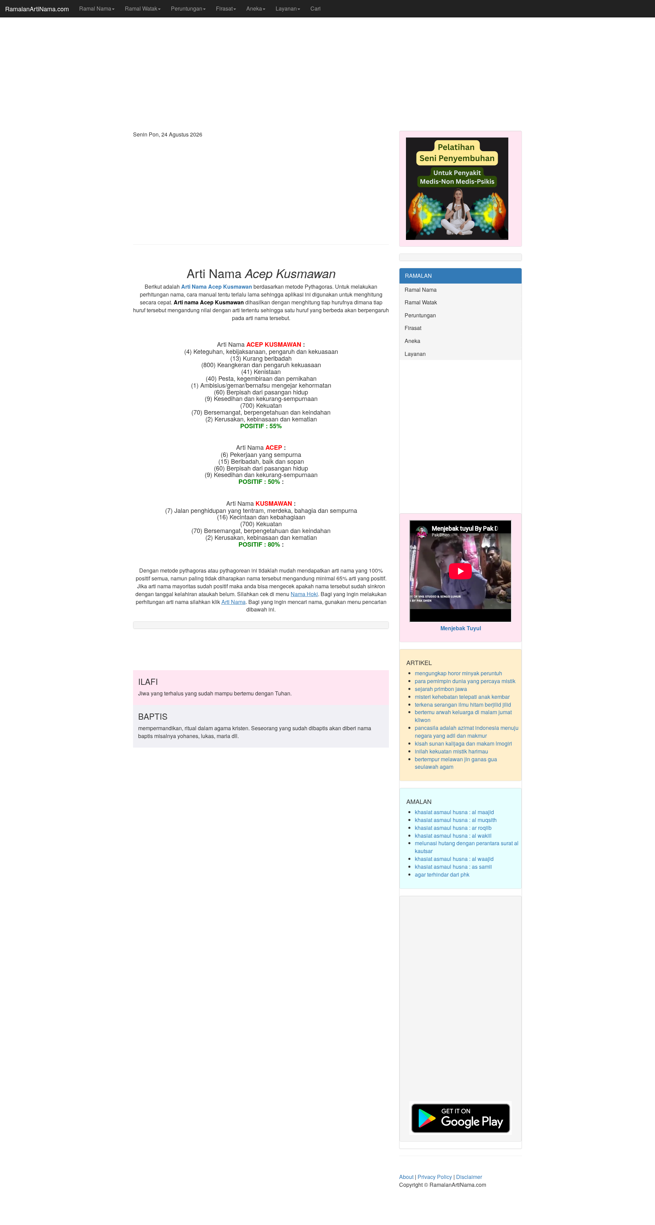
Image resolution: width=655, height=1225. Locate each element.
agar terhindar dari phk (442, 874)
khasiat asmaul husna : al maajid (454, 812)
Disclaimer (469, 1177)
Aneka (254, 8)
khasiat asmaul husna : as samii (453, 866)
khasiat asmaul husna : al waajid (454, 859)
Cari (315, 8)
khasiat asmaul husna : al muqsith (456, 820)
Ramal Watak (141, 8)
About (406, 1177)
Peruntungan (186, 8)
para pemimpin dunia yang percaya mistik (465, 681)
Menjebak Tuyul (460, 628)
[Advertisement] (327, 71)
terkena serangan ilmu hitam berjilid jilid (463, 704)
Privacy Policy (435, 1177)
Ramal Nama (95, 8)
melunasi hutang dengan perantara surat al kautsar (467, 847)
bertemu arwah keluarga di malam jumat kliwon (463, 716)
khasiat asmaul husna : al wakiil (453, 835)
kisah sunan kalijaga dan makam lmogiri (463, 743)
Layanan (286, 8)
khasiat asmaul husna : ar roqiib (453, 828)
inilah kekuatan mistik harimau (451, 751)
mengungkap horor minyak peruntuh (458, 673)
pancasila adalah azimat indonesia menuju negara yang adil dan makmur (467, 731)
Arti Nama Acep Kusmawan (216, 286)
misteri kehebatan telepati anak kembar (462, 697)
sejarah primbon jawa (441, 689)
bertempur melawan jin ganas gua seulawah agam (456, 763)
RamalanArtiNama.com (37, 8)
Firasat (224, 8)
